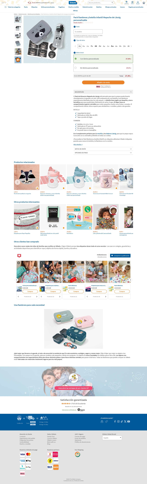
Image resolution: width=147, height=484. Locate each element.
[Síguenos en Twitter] (125, 422)
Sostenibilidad (24, 442)
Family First (51, 436)
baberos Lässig (111, 134)
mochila (100, 134)
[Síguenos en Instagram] (118, 422)
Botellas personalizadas (34, 14)
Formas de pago (80, 436)
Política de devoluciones (82, 442)
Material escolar (23, 14)
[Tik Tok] (121, 422)
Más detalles (78, 144)
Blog (48, 444)
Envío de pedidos (80, 438)
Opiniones (78, 440)
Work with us (51, 442)
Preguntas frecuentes (26, 440)
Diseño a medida (25, 444)
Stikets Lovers (51, 440)
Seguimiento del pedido (27, 438)
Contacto (23, 436)
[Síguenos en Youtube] (128, 422)
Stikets (15, 14)
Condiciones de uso (68, 480)
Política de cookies (79, 480)
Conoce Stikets (52, 438)
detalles (52, 2)
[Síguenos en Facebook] (115, 422)
